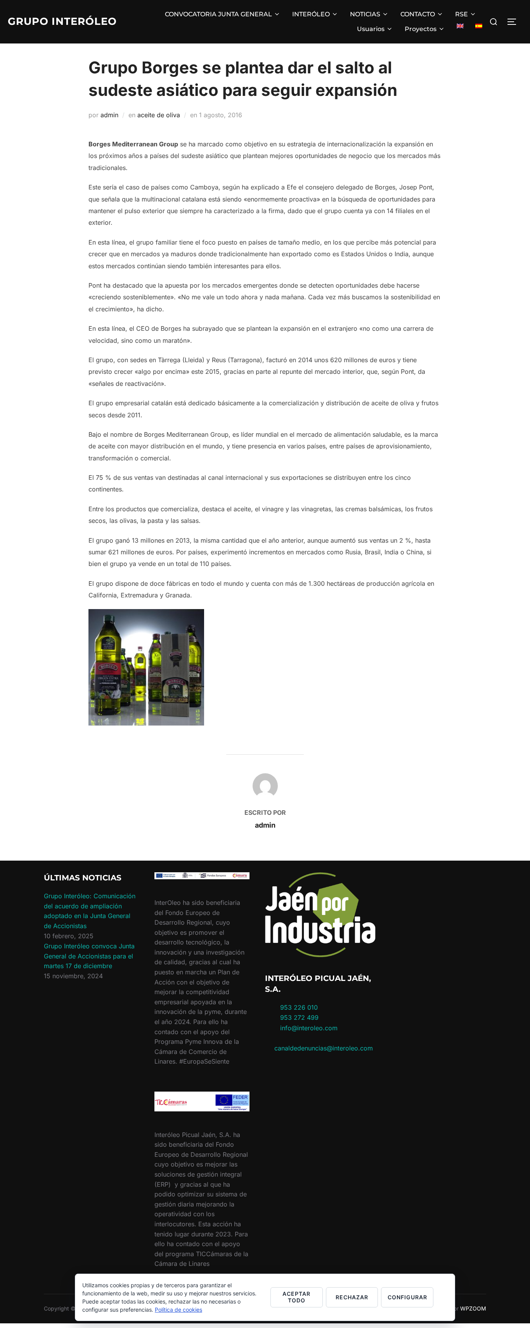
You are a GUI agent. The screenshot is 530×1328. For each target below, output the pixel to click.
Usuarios (371, 29)
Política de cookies (178, 1309)
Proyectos (420, 29)
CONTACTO (417, 14)
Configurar (407, 1297)
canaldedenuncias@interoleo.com (323, 1048)
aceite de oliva (158, 115)
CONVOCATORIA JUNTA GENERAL (218, 14)
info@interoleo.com (308, 1028)
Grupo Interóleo (62, 21)
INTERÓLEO (311, 14)
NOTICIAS (365, 14)
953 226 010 (299, 1007)
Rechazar (352, 1297)
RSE (461, 14)
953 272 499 (298, 1017)
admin (109, 115)
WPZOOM (473, 1308)
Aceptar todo (296, 1297)
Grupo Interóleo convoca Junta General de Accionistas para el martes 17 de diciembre (89, 956)
